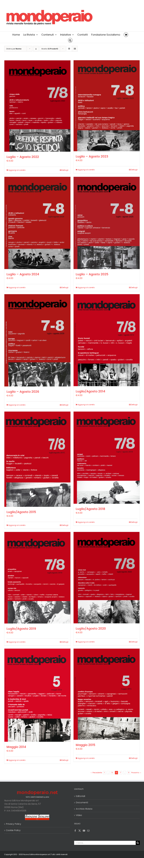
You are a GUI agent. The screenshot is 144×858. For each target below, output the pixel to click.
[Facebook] (75, 830)
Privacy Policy (13, 824)
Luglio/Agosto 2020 (91, 628)
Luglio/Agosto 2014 (90, 391)
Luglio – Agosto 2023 (92, 156)
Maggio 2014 (16, 747)
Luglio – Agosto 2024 (22, 274)
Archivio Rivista (84, 808)
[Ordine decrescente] (36, 49)
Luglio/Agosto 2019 (21, 628)
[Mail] (88, 830)
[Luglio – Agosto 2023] (107, 105)
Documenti (82, 802)
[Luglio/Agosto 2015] (37, 459)
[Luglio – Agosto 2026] (37, 340)
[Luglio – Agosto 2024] (37, 223)
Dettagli (65, 170)
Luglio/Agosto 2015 (21, 512)
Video (79, 815)
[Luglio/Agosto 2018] (107, 458)
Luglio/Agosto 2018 (90, 509)
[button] (70, 40)
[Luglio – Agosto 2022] (37, 106)
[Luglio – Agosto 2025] (107, 223)
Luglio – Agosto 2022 (22, 157)
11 (128, 772)
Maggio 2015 (85, 745)
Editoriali (80, 796)
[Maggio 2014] (37, 695)
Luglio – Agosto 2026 (22, 391)
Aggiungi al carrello (16, 170)
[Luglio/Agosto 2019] (37, 577)
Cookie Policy (13, 830)
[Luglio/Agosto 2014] (107, 340)
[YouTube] (84, 830)
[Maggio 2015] (107, 694)
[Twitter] (79, 830)
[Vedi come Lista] (74, 48)
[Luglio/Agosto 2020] (107, 577)
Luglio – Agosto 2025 (92, 274)
